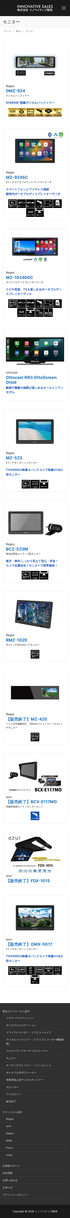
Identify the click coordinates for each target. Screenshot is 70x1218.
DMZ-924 (15, 90)
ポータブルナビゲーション (21, 1025)
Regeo (10, 1118)
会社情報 (8, 1172)
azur (8, 1126)
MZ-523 (14, 457)
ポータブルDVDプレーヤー (21, 1072)
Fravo (9, 1147)
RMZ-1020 (16, 640)
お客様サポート (11, 1165)
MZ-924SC (17, 177)
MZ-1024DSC (19, 277)
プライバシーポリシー (15, 1194)
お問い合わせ (10, 1180)
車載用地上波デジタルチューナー (25, 1079)
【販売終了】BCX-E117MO (31, 801)
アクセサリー (13, 1094)
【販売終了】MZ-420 (26, 719)
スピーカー (12, 1087)
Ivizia (9, 1154)
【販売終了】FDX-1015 (28, 880)
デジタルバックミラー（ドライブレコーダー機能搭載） (35, 1041)
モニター (11, 1058)
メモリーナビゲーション (20, 1017)
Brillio (9, 1140)
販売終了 (11, 1101)
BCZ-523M (17, 549)
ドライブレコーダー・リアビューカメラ (28, 1032)
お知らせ (8, 1187)
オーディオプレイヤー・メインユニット (28, 1065)
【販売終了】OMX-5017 (29, 944)
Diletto (10, 1133)
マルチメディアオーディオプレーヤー (27, 1050)
